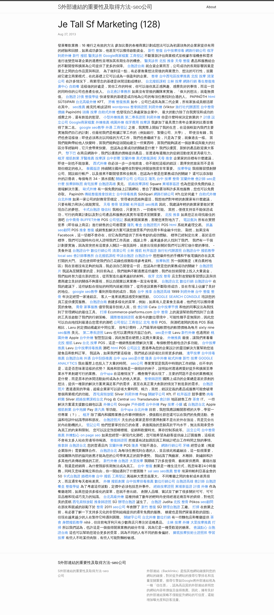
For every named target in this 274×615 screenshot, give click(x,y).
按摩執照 (163, 261)
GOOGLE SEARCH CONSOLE (176, 296)
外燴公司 (110, 404)
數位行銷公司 (101, 250)
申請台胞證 (125, 255)
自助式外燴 (106, 112)
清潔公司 (119, 250)
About (211, 7)
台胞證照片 (151, 225)
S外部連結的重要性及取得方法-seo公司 (105, 6)
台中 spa (120, 358)
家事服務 (91, 307)
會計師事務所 (83, 255)
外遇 (109, 127)
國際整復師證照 (122, 317)
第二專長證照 (135, 117)
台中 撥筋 (103, 476)
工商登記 (136, 55)
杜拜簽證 (137, 204)
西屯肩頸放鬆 (103, 394)
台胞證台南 (135, 66)
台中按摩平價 (168, 307)
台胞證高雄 (107, 184)
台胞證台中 (81, 250)
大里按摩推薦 (201, 522)
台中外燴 (86, 337)
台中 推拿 (144, 291)
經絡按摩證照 (163, 486)
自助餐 (74, 86)
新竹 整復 (155, 50)
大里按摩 (136, 461)
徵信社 (106, 209)
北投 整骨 (163, 276)
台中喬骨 (72, 220)
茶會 (196, 399)
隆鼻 (148, 358)
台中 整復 (202, 291)
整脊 (154, 76)
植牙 (61, 158)
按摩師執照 (74, 184)
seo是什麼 (163, 332)
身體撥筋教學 (72, 522)
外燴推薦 (102, 122)
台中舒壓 (113, 158)
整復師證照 (118, 440)
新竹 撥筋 (80, 55)
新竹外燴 (188, 332)
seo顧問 (64, 230)
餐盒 (138, 225)
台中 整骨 (160, 312)
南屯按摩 (91, 184)
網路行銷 (190, 81)
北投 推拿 (166, 61)
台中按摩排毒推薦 (88, 348)
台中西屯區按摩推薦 (174, 76)
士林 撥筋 (134, 250)
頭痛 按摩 (89, 112)
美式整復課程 (146, 158)
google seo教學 (91, 127)
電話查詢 (190, 220)
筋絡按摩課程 (138, 184)
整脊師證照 (138, 107)
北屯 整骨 (150, 322)
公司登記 (116, 220)
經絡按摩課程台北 (89, 399)
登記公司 (93, 425)
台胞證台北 (170, 281)
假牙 (210, 50)
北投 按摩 (198, 76)
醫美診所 (95, 55)
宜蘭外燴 (128, 158)
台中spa (106, 373)
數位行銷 (187, 281)
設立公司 (193, 430)
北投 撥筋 (65, 343)
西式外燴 (100, 163)
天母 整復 (182, 61)
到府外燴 (64, 55)
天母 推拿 (165, 158)
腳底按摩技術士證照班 (190, 532)
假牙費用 (132, 122)
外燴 (106, 481)
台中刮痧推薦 (102, 358)
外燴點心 (72, 435)
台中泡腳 (79, 409)
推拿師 (63, 445)
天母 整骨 (110, 204)
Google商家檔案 (116, 55)
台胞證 (71, 96)
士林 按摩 (174, 81)
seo (133, 399)
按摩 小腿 (175, 404)
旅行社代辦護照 (188, 107)
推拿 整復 (86, 230)
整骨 (100, 507)
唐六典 (99, 409)
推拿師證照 (102, 502)
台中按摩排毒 (174, 50)
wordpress (120, 107)
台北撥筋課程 (156, 81)
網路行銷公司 (195, 50)
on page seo (90, 435)
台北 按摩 (89, 343)
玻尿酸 (124, 204)
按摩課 (145, 122)
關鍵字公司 (124, 179)
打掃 (103, 312)
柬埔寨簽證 (170, 184)
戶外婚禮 (138, 404)
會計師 (200, 179)
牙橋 (111, 102)
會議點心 (200, 527)
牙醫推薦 (87, 158)
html (211, 96)
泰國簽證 (93, 168)
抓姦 (209, 225)
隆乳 (152, 179)
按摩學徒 (184, 168)
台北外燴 (64, 199)
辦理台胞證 (126, 502)
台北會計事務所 (119, 91)
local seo (65, 255)
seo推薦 (79, 107)
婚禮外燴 (88, 476)
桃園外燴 (117, 122)
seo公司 (137, 363)
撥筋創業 (72, 158)
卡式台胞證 (91, 209)
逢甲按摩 (193, 353)
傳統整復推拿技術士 (100, 194)
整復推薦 (123, 102)
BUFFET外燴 (90, 220)
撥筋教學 (208, 250)
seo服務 (64, 332)
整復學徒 (92, 96)
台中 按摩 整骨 (168, 179)
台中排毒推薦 (126, 194)
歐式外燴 (90, 189)
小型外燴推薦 (113, 117)
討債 (80, 96)
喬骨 (79, 307)
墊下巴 (71, 153)
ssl (150, 471)
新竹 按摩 (190, 358)
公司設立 (141, 179)
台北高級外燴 (86, 102)
